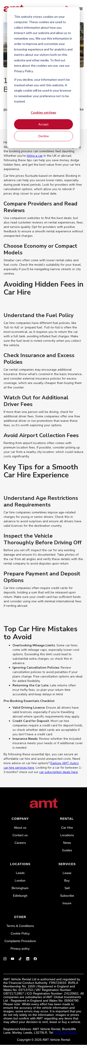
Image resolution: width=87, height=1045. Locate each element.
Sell (67, 888)
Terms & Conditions (20, 926)
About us (20, 827)
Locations (67, 835)
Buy (67, 880)
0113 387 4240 (65, 1032)
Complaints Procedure (20, 941)
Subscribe (67, 895)
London (20, 880)
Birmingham (20, 888)
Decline (43, 136)
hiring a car (35, 156)
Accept (43, 124)
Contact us (20, 835)
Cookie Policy (20, 933)
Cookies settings (43, 112)
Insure (66, 903)
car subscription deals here (58, 772)
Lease (67, 873)
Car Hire (67, 827)
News (67, 842)
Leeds (20, 873)
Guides (67, 850)
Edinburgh (20, 895)
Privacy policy (20, 948)
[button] (81, 9)
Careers (20, 842)
